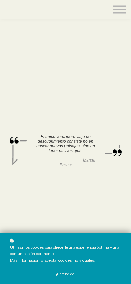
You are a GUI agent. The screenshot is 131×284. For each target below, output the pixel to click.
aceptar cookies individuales (69, 260)
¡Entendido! (65, 274)
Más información (24, 260)
